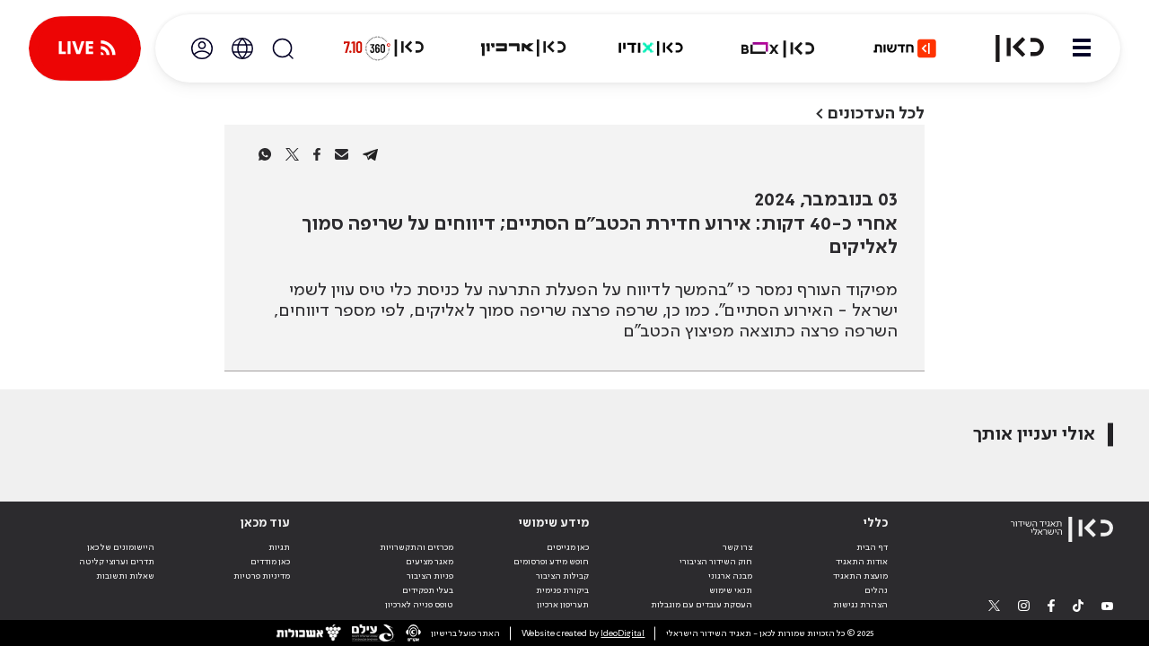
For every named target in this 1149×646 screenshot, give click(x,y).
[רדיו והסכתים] (650, 48)
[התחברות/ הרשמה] (202, 48)
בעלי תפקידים (427, 590)
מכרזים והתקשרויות (416, 547)
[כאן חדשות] (905, 48)
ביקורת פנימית (562, 590)
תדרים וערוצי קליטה (116, 561)
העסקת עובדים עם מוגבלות (701, 604)
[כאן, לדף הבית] (1008, 48)
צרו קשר (737, 547)
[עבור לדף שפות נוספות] (242, 48)
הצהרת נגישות (860, 604)
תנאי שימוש (730, 590)
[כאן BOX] (778, 48)
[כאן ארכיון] (523, 48)
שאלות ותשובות (125, 576)
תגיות (279, 547)
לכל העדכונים (876, 113)
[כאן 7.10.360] (383, 48)
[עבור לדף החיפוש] (283, 48)
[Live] (85, 48)
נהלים (876, 590)
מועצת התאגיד (860, 576)
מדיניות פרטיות (261, 576)
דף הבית (872, 547)
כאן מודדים (270, 561)
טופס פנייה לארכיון (419, 604)
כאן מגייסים (568, 547)
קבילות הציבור (562, 576)
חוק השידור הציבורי (716, 561)
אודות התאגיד (862, 561)
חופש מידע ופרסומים (551, 561)
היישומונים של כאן (120, 547)
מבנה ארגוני (730, 576)
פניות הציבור (430, 576)
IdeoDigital (623, 633)
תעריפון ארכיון (563, 604)
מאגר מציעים (429, 561)
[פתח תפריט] (1081, 48)
